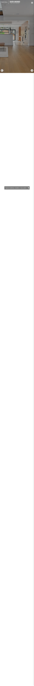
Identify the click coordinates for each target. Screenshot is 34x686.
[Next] (32, 70)
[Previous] (2, 70)
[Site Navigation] (32, 3)
